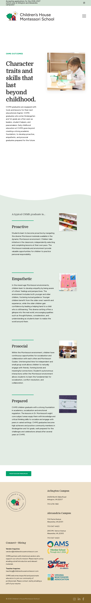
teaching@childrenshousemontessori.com (22, 571)
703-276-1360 (53, 504)
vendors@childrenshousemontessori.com (22, 552)
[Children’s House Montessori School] (30, 16)
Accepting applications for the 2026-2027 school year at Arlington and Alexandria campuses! (23, 3)
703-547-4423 (53, 526)
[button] (18, 473)
